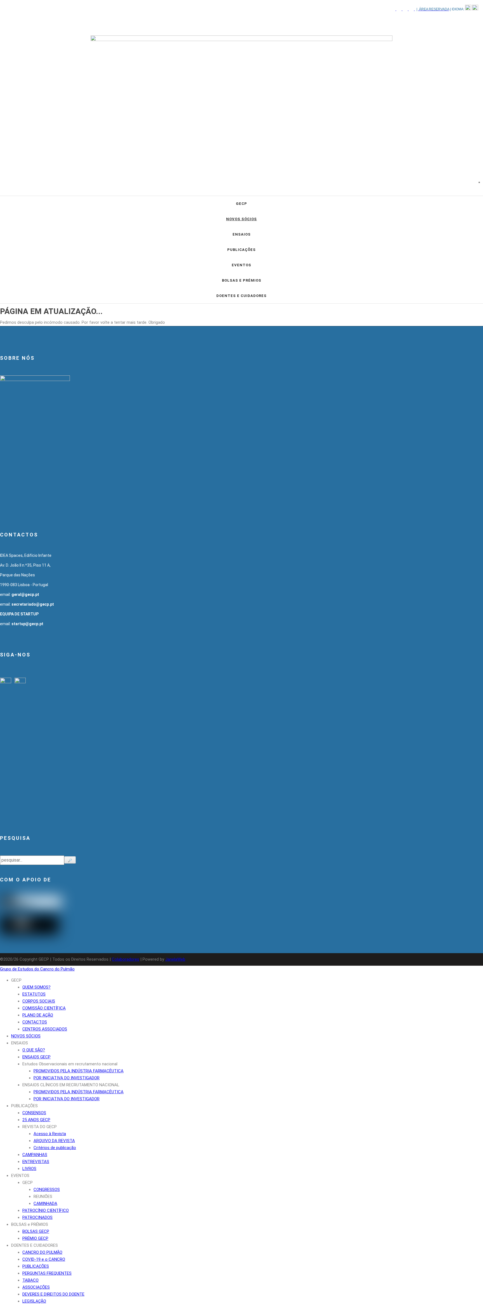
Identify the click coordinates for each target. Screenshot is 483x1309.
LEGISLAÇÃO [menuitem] (34, 1301)
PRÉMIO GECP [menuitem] (35, 1238)
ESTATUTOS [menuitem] (34, 994)
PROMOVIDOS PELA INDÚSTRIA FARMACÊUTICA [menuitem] (79, 1070)
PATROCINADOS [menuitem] (37, 1217)
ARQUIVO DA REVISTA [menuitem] (54, 1140)
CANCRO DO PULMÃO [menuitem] (42, 1252)
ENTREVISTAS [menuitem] (35, 1161)
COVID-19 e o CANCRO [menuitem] (43, 1259)
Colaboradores (125, 959)
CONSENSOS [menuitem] (34, 1112)
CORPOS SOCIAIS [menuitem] (38, 1001)
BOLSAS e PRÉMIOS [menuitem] (29, 1224)
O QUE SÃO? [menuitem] (33, 1050)
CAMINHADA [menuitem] (45, 1203)
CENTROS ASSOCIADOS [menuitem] (44, 1029)
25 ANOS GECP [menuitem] (36, 1119)
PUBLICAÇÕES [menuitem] (24, 1105)
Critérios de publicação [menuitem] (55, 1147)
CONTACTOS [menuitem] (34, 1022)
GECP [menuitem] (16, 980)
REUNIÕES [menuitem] (43, 1196)
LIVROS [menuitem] (29, 1168)
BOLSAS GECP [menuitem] (35, 1231)
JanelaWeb (175, 959)
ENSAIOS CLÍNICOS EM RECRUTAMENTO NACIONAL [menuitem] (70, 1084)
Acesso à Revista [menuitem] (50, 1133)
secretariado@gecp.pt (32, 604)
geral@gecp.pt (25, 594)
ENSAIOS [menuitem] (19, 1043)
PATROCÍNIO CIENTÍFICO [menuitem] (45, 1210)
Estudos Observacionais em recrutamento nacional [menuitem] (69, 1063)
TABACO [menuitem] (30, 1280)
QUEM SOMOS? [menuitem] (36, 987)
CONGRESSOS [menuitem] (47, 1189)
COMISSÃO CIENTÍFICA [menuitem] (44, 1008)
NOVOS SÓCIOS (241, 219)
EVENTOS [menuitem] (20, 1175)
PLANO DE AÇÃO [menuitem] (37, 1015)
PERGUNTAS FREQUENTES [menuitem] (47, 1273)
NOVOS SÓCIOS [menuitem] (26, 1036)
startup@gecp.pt (27, 624)
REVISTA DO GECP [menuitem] (39, 1126)
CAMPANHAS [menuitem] (34, 1154)
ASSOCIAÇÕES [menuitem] (36, 1287)
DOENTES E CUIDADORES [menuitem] (34, 1245)
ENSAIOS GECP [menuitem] (36, 1056)
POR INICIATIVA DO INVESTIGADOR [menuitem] (67, 1077)
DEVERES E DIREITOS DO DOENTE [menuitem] (53, 1294)
